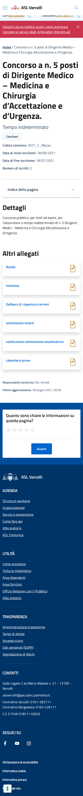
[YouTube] (17, 742)
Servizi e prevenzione (18, 514)
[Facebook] (5, 742)
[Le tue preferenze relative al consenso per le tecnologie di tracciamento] (7, 789)
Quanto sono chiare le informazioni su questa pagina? (40, 418)
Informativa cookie (14, 771)
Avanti (41, 448)
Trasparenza (15, 617)
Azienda (10, 490)
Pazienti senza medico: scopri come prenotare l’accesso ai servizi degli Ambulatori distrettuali (36, 29)
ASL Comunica (13, 534)
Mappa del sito (12, 788)
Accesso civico (13, 640)
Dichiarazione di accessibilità (20, 762)
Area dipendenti (14, 577)
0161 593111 (65, 15)
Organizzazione (14, 507)
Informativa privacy (15, 779)
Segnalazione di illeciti (19, 654)
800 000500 (16, 15)
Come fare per (13, 521)
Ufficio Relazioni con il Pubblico (25, 591)
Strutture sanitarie (16, 500)
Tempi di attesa (13, 633)
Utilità (9, 553)
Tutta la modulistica (17, 570)
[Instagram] (28, 742)
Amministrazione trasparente (24, 627)
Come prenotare (14, 563)
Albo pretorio (12, 528)
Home (7, 47)
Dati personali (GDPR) (18, 647)
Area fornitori (12, 584)
